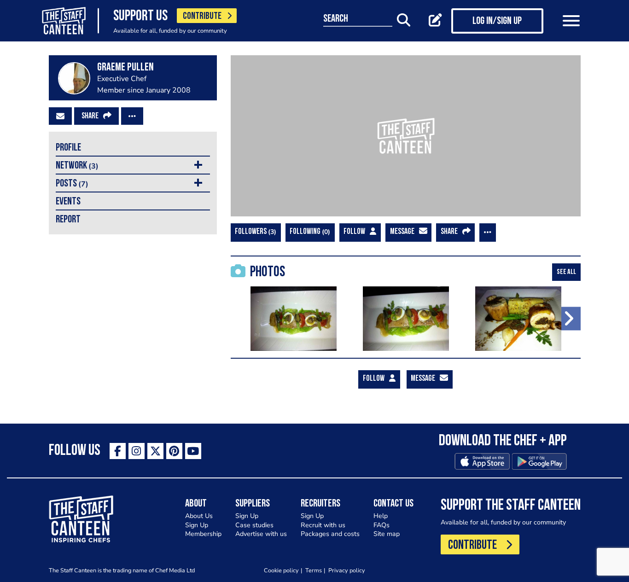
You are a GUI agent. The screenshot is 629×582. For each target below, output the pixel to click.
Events (68, 202)
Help (380, 516)
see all (566, 272)
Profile (68, 148)
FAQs (381, 525)
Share (90, 116)
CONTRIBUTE (202, 16)
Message (402, 232)
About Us (199, 516)
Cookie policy (281, 570)
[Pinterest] (174, 451)
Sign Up (196, 525)
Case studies (254, 525)
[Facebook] (118, 451)
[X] (155, 451)
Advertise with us (261, 534)
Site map (386, 534)
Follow (354, 232)
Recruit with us (323, 525)
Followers (254, 231)
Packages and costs (330, 534)
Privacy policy (346, 570)
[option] (294, 318)
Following (309, 231)
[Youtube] (193, 451)
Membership (203, 534)
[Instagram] (136, 451)
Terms (313, 570)
